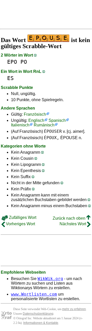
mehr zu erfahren (74, 309)
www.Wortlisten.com (34, 294)
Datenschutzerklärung (38, 313)
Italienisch (20, 125)
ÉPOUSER (53, 131)
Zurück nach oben (69, 218)
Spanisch (57, 120)
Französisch (35, 114)
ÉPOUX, (51, 137)
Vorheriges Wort (20, 224)
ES (10, 78)
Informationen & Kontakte (40, 323)
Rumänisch (44, 125)
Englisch (36, 120)
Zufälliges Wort (22, 217)
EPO (12, 62)
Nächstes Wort (73, 224)
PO (23, 62)
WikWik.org (50, 278)
